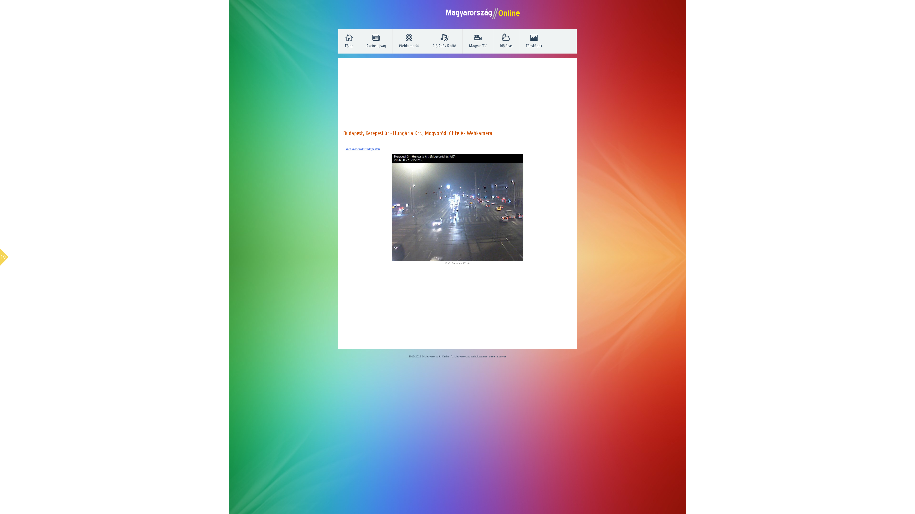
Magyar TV (478, 45)
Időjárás (506, 45)
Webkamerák (409, 45)
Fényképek (534, 45)
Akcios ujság (376, 45)
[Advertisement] (457, 96)
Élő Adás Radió (444, 45)
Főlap (349, 45)
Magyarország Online (436, 356)
